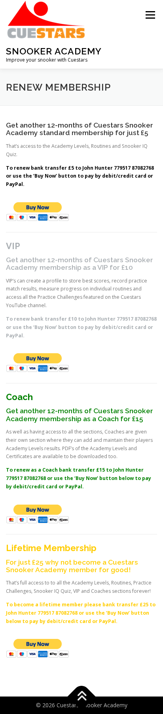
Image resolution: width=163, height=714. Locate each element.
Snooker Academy (54, 51)
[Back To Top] (82, 697)
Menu (149, 15)
